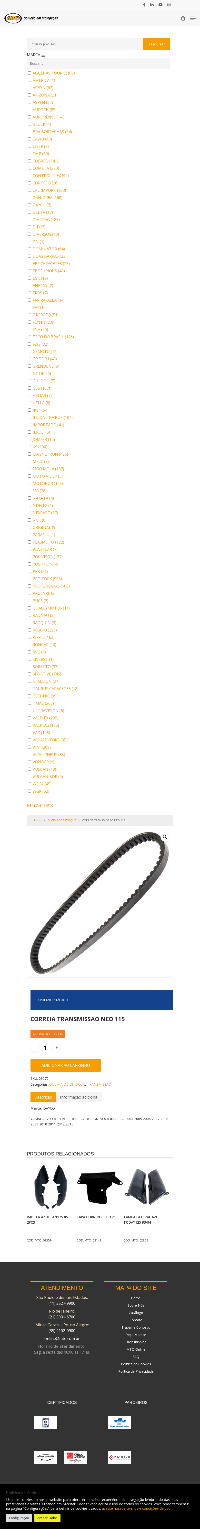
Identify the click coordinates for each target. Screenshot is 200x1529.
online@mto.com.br (62, 1338)
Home (136, 1298)
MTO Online (135, 1349)
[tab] (43, 1097)
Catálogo (136, 1312)
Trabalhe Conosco (135, 1327)
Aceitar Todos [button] (47, 1518)
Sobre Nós (136, 1305)
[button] (164, 837)
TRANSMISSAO (99, 1084)
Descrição (43, 1097)
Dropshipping (135, 1342)
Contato (136, 1320)
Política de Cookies (136, 1364)
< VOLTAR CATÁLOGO (53, 1000)
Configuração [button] (19, 1518)
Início (37, 820)
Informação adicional (79, 1097)
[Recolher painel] (43, 56)
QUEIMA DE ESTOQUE (62, 820)
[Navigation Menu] (193, 18)
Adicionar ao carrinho (65, 1065)
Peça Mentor (136, 1334)
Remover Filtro (40, 805)
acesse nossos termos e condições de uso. (136, 1508)
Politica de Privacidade (136, 1371)
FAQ (135, 1356)
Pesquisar (157, 44)
